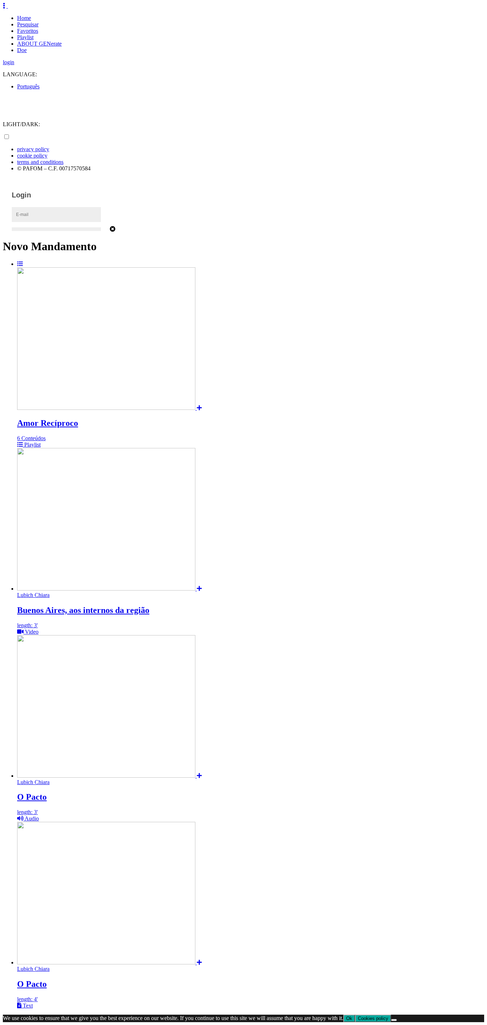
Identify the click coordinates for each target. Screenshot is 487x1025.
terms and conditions (40, 162)
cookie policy (32, 156)
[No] (394, 1020)
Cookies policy (373, 1018)
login (8, 62)
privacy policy (33, 149)
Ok (349, 1018)
